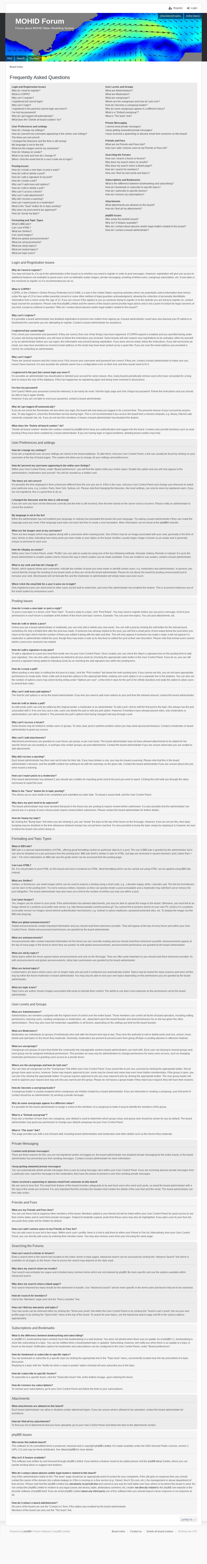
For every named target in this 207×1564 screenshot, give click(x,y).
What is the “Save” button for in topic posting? (36, 206)
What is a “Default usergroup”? (122, 112)
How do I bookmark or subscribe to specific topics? (133, 187)
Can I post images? (22, 235)
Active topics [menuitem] (193, 16)
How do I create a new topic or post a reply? (36, 169)
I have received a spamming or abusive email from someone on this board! (146, 133)
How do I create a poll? (24, 180)
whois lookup (61, 1480)
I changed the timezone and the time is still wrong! (39, 141)
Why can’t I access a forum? (27, 191)
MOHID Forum (39, 21)
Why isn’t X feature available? (121, 222)
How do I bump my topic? (25, 213)
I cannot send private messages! (123, 126)
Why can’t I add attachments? (28, 195)
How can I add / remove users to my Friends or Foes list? (136, 148)
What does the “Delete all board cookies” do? (36, 119)
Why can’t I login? (21, 105)
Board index (118, 1531)
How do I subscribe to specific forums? (126, 190)
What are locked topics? (25, 249)
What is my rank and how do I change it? (34, 155)
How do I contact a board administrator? (127, 230)
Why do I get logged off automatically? (32, 116)
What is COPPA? (21, 94)
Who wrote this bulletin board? (122, 219)
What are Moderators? (117, 94)
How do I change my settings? (28, 130)
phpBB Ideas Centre (159, 1461)
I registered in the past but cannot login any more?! (39, 108)
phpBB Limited (103, 1446)
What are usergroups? (117, 97)
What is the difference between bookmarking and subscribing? (139, 183)
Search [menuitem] (21, 58)
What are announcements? (26, 242)
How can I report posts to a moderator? (33, 202)
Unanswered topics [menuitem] (170, 16)
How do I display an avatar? (27, 152)
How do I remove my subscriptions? (124, 194)
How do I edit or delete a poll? (28, 188)
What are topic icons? (23, 253)
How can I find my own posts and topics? (127, 173)
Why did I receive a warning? (27, 199)
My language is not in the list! (27, 144)
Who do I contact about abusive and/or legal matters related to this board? (145, 226)
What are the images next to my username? (35, 148)
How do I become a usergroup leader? (126, 105)
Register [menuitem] (178, 8)
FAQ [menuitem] (9, 58)
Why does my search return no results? (126, 162)
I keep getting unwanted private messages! (128, 130)
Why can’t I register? (23, 97)
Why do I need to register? (26, 90)
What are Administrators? (119, 90)
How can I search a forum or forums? (125, 158)
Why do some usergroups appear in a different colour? (135, 108)
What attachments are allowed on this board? (130, 205)
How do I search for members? (122, 169)
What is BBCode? (21, 224)
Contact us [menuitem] (136, 1531)
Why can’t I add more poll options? (31, 184)
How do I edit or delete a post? (28, 173)
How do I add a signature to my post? (32, 177)
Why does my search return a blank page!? (128, 165)
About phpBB (68, 1449)
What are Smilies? (22, 231)
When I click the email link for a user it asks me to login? (42, 159)
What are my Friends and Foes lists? (125, 144)
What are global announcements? (30, 238)
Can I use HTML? (21, 227)
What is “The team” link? (118, 116)
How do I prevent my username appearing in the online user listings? (49, 133)
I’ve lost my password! (24, 112)
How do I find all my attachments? (123, 208)
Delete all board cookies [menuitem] (160, 1531)
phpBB (163, 522)
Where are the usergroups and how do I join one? (132, 101)
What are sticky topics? (24, 245)
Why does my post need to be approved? (34, 209)
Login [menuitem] (194, 8)
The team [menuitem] (35, 58)
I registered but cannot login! (27, 101)
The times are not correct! (25, 137)
